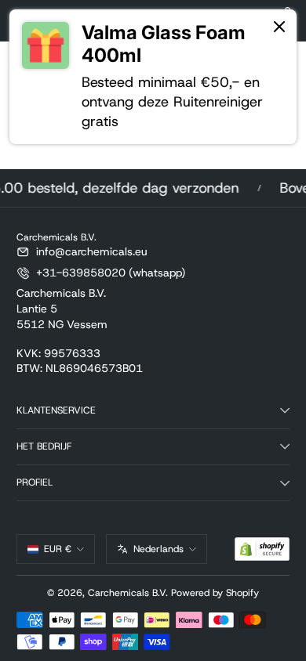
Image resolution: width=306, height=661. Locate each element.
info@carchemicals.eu (92, 251)
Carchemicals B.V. (128, 593)
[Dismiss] (279, 28)
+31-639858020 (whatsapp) (110, 272)
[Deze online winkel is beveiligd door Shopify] (262, 549)
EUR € (57, 549)
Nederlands (158, 549)
